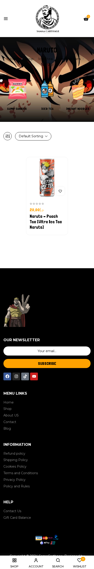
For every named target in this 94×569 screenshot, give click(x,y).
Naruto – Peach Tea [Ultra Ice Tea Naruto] (46, 221)
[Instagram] (16, 376)
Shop (29, 59)
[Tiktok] (25, 376)
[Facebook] (7, 376)
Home (14, 59)
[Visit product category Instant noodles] (77, 88)
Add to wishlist (60, 191)
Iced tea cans (69, 59)
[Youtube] (34, 376)
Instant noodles (77, 108)
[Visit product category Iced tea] (47, 88)
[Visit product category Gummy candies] (16, 88)
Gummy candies (17, 108)
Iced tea (45, 59)
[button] (86, 19)
